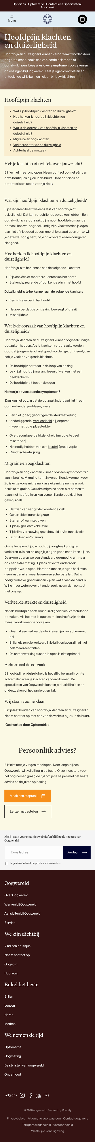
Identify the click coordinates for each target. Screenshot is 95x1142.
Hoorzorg (11, 973)
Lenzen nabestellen (24, 811)
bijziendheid (46, 435)
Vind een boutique (17, 946)
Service (9, 923)
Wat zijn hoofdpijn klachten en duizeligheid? (44, 111)
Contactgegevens (75, 1118)
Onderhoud (12, 1074)
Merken (9, 1024)
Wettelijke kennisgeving (47, 1131)
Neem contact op (17, 955)
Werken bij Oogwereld (20, 904)
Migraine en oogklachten (31, 139)
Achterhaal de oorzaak (29, 150)
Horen (8, 1015)
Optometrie (12, 1047)
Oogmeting (12, 1056)
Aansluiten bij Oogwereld (22, 913)
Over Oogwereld (16, 895)
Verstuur (76, 852)
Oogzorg (10, 964)
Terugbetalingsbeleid (36, 1125)
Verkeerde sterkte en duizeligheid (37, 145)
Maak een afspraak (24, 796)
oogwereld (39, 1110)
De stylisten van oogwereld (24, 1065)
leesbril (53, 447)
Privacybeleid (16, 1118)
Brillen (8, 997)
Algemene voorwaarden (44, 1118)
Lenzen (9, 1006)
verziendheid (42, 421)
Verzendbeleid (63, 1125)
